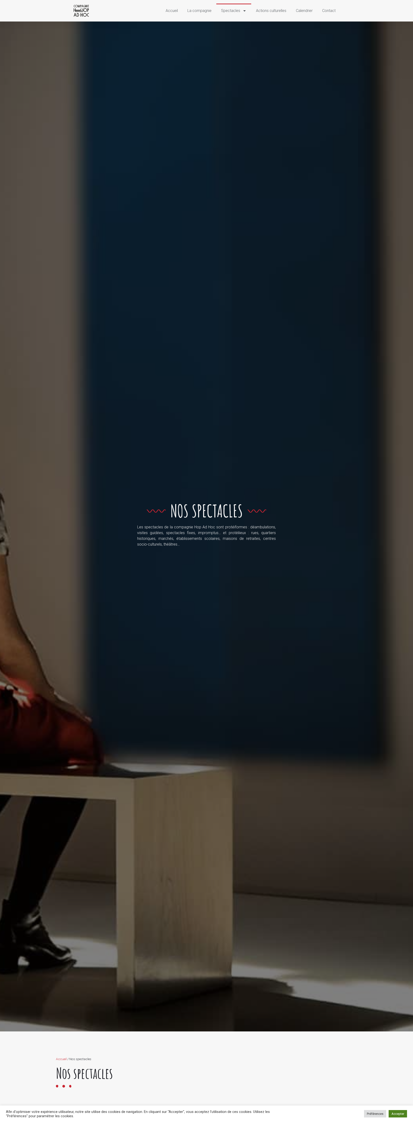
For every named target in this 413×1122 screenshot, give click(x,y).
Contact (329, 10)
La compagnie (199, 10)
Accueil (172, 10)
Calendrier (304, 10)
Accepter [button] (397, 1114)
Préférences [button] (375, 1114)
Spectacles (230, 10)
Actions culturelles (271, 10)
